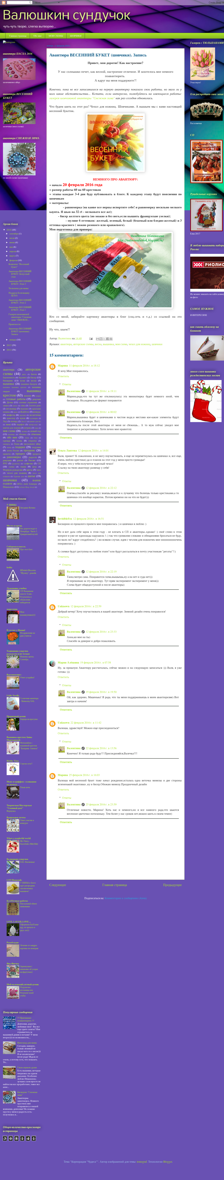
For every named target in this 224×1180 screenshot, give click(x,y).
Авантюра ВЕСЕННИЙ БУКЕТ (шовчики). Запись (20, 331)
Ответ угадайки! (27, 677)
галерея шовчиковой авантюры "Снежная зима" (82, 98)
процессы (37, 454)
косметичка (35, 414)
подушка (36, 447)
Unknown (63, 606)
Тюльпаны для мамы (19, 288)
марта (12, 255)
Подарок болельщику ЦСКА (19, 294)
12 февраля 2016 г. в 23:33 (101, 631)
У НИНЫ (11, 504)
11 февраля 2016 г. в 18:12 (84, 365)
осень (19, 440)
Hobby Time (13, 760)
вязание (27, 395)
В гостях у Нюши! (16, 630)
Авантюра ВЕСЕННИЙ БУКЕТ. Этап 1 (20, 309)
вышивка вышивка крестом (14, 387)
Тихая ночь (25, 787)
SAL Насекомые (27, 861)
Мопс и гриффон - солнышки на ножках (21, 783)
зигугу (15, 405)
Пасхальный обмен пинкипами (28, 905)
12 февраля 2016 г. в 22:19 (101, 571)
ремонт (20, 460)
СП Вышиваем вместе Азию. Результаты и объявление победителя (26, 597)
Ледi (5, 421)
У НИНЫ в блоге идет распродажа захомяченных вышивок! (28, 886)
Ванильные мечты (16, 817)
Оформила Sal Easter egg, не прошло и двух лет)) (29, 927)
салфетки (28, 463)
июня (12, 242)
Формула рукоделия (13, 469)
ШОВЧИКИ (75, 35)
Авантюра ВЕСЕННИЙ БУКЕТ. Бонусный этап (20, 274)
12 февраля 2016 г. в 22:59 (86, 606)
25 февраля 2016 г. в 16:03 (84, 775)
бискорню (8, 380)
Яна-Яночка (13, 963)
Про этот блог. (26, 549)
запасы (6, 405)
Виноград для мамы (27, 1042)
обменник (36, 434)
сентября (14, 233)
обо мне (12, 437)
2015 (9, 345)
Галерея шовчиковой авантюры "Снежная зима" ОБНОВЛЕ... (20, 317)
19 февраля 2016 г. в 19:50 (101, 692)
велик (22, 380)
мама (8, 424)
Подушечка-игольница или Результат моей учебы (26, 991)
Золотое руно (35, 405)
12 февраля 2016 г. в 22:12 (101, 488)
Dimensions (8, 486)
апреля (13, 251)
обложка (22, 434)
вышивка (108, 344)
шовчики (157, 344)
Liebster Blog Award (26, 487)
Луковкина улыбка (17, 588)
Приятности (14, 324)
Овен (35, 437)
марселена (12, 609)
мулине (24, 431)
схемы (11, 466)
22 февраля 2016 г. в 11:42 (86, 722)
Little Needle (13, 695)
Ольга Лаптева (67, 450)
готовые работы (16, 399)
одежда (6, 440)
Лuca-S (24, 421)
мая (11, 246)
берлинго (23, 377)
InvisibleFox (65, 519)
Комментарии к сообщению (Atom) (126, 898)
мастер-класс (33, 424)
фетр (34, 466)
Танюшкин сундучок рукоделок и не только (18, 652)
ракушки (7, 460)
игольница (11, 408)
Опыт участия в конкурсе (27, 821)
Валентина (73, 391)
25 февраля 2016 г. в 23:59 (101, 804)
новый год (35, 431)
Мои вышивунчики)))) (27, 613)
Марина (63, 365)
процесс (20, 453)
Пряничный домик (16, 716)
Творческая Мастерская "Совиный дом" (19, 806)
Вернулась (11, 810)
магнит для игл (35, 421)
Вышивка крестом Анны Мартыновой (19, 738)
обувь (27, 437)
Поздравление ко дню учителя (27, 634)
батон (34, 374)
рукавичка (16, 463)
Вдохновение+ (14, 674)
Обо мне (37, 35)
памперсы (6, 444)
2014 (9, 349)
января (13, 339)
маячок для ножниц (11, 427)
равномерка (14, 457)
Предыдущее (172, 885)
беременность (9, 377)
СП (39, 463)
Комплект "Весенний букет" (19, 265)
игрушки (24, 408)
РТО (5, 463)
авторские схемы (83, 344)
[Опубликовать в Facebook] (107, 339)
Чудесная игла (18, 476)
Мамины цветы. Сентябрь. (27, 658)
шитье (31, 476)
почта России (13, 450)
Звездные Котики (27, 507)
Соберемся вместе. (16, 546)
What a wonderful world (19, 838)
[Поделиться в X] (104, 339)
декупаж (36, 399)
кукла (22, 418)
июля (12, 238)
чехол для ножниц (139, 344)
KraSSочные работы (17, 900)
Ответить (63, 376)
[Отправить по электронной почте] (97, 339)
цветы (30, 469)
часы (39, 469)
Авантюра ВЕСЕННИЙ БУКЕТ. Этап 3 (20, 282)
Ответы (66, 384)
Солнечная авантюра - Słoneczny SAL (29, 699)
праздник (29, 450)
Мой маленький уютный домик (23, 984)
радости (33, 457)
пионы (9, 447)
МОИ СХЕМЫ (56, 35)
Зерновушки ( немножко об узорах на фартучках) (29, 969)
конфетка (10, 414)
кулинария (34, 418)
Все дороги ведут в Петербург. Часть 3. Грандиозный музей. (29, 531)
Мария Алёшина (68, 662)
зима (23, 405)
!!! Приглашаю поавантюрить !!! (25, 1019)
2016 (9, 229)
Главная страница (17, 35)
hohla (9, 567)
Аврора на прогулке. (29, 719)
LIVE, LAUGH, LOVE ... (19, 921)
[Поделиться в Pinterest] (111, 339)
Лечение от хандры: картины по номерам (29, 946)
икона (15, 412)
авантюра (66, 344)
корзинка (23, 415)
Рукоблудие (13, 942)
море (36, 428)
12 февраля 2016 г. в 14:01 (93, 450)
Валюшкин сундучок (67, 16)
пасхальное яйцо (32, 443)
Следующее (57, 885)
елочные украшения (28, 402)
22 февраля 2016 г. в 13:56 (101, 748)
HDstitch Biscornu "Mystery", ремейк (28, 571)
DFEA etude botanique (27, 484)
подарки (20, 447)
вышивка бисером (29, 384)
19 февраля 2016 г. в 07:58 (95, 662)
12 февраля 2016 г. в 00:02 (101, 412)
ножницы (11, 434)
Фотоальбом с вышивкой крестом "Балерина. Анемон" (29, 745)
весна (98, 344)
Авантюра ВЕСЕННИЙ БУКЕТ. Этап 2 (20, 301)
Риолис (32, 460)
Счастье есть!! (26, 763)
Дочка (10, 402)
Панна (16, 444)
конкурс (37, 411)
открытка (32, 440)
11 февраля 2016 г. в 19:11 (101, 391)
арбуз (24, 374)
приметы (7, 454)
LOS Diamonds (14, 879)
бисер (33, 377)
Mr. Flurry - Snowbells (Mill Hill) (29, 842)
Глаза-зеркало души (27, 1067)
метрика (27, 427)
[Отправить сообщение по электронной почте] (90, 338)
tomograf (142, 1161)
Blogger (167, 1161)
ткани (23, 466)
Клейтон (25, 411)
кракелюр (11, 418)
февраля (13, 260)
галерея (38, 396)
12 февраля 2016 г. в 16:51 (88, 518)
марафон (20, 424)
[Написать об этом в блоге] (101, 339)
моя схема (121, 344)
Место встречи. (14, 525)
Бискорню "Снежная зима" (27, 1093)
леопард (14, 421)
